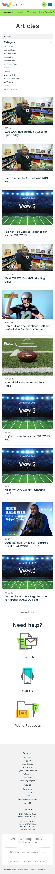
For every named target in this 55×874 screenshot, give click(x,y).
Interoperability (10, 53)
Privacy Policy (23, 869)
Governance (27, 789)
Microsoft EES (9, 60)
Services (27, 753)
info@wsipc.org (30, 829)
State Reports (27, 764)
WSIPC (7, 86)
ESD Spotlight (9, 50)
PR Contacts (31, 12)
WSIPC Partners (10, 89)
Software (27, 758)
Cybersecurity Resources (27, 771)
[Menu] (50, 4)
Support (27, 761)
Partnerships (27, 774)
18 (30, 612)
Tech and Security (11, 78)
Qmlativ (7, 71)
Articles (20, 12)
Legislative (8, 57)
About (27, 784)
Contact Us (42, 869)
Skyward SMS (9, 75)
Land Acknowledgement (27, 799)
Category (9, 42)
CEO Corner (27, 793)
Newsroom (8, 12)
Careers (28, 796)
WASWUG (8, 82)
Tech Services (27, 768)
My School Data (10, 64)
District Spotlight (11, 46)
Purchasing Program (27, 781)
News (6, 68)
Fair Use (33, 869)
